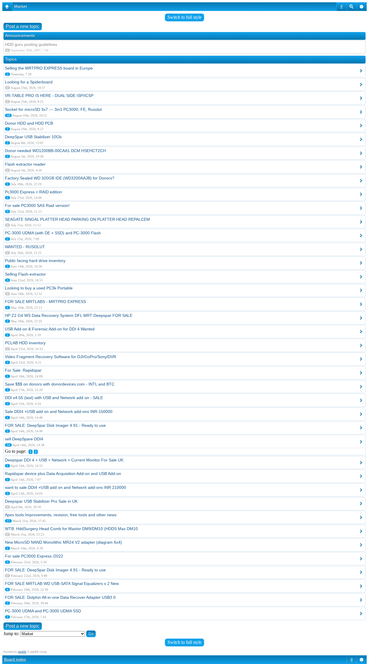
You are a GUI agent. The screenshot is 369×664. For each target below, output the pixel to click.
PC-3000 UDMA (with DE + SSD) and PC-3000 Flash (53, 233)
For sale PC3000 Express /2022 (34, 556)
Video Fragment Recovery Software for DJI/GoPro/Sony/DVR (60, 356)
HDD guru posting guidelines (31, 44)
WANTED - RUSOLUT (25, 246)
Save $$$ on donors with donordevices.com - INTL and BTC (59, 384)
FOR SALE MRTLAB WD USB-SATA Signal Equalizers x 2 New (62, 583)
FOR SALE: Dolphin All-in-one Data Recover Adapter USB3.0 (60, 597)
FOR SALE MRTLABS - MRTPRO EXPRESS (45, 301)
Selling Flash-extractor (25, 274)
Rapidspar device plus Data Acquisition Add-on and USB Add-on (63, 473)
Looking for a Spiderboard (28, 82)
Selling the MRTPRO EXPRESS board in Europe (49, 68)
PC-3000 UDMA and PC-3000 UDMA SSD (43, 611)
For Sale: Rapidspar (23, 370)
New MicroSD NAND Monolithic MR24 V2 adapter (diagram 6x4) (63, 542)
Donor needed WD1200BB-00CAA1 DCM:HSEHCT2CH (55, 150)
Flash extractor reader (25, 164)
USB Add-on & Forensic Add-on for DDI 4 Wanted (50, 329)
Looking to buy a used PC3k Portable (39, 288)
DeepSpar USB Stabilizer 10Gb (33, 136)
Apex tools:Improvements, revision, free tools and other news (60, 515)
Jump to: (11, 633)
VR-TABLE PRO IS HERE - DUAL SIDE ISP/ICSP (49, 95)
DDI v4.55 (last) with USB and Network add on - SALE (54, 397)
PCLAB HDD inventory (25, 343)
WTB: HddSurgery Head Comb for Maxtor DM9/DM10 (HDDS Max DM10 (71, 528)
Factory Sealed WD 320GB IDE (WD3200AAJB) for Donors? (59, 178)
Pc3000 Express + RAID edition (33, 192)
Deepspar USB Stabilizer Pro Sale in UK (41, 501)
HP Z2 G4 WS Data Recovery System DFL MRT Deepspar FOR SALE (68, 315)
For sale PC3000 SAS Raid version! (37, 205)
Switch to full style (184, 17)
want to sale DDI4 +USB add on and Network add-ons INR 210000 (65, 487)
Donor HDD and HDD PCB (29, 123)
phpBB (22, 651)
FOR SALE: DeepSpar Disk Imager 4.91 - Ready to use (55, 425)
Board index (15, 659)
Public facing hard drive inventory (35, 260)
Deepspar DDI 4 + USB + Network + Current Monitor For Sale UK (64, 460)
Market (20, 6)
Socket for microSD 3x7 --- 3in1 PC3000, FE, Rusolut (53, 109)
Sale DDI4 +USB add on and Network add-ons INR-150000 (58, 411)
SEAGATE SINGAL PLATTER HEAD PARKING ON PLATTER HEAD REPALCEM (77, 219)
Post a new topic (22, 26)
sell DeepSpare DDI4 (24, 439)
